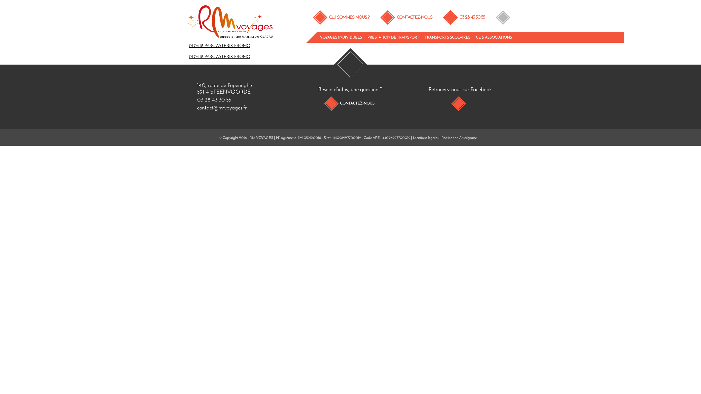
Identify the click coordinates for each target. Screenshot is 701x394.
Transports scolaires (447, 38)
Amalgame (468, 138)
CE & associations (494, 38)
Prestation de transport (393, 38)
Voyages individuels (341, 38)
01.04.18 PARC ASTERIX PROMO (219, 46)
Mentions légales (426, 138)
